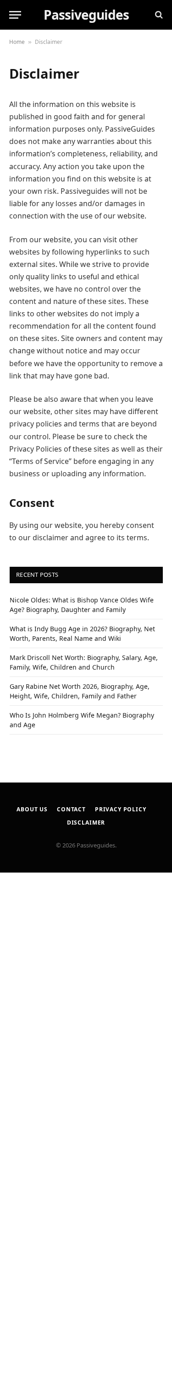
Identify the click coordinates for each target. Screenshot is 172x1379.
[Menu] (15, 15)
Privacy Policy (120, 809)
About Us (32, 809)
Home (17, 42)
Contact (71, 809)
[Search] (158, 15)
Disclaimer (86, 822)
